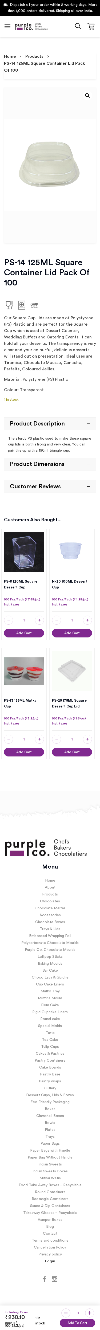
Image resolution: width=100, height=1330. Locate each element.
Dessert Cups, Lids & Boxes (50, 1095)
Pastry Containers (50, 1060)
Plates (50, 1130)
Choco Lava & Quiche (50, 977)
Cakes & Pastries (50, 1053)
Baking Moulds (50, 963)
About (50, 887)
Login (50, 1261)
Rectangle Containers (50, 1199)
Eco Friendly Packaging (50, 1102)
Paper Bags (50, 1143)
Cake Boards (50, 1067)
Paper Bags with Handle (50, 1150)
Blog (50, 1227)
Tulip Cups (50, 1047)
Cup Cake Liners (50, 984)
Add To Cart (77, 1323)
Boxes (50, 1109)
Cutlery (50, 1088)
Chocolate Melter (50, 908)
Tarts (50, 1033)
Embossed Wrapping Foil (50, 936)
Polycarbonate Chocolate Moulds (50, 943)
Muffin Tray (50, 991)
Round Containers (50, 1192)
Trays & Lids (50, 929)
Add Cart (24, 633)
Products (34, 56)
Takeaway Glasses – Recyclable (50, 1213)
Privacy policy (50, 1254)
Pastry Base (50, 1074)
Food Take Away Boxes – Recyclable (50, 1185)
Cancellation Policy (50, 1247)
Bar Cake (50, 970)
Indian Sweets (50, 1164)
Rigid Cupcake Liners (50, 1012)
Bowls (50, 1123)
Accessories (50, 915)
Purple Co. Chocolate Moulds (50, 950)
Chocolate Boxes (50, 922)
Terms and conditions (50, 1240)
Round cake (50, 1019)
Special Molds (50, 1026)
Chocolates (50, 901)
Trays (50, 1137)
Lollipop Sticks (50, 957)
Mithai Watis (50, 1178)
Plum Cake (50, 1005)
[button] (87, 95)
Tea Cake (50, 1040)
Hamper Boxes (50, 1220)
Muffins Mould (50, 998)
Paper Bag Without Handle (50, 1157)
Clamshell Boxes (50, 1116)
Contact (50, 1233)
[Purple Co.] (31, 26)
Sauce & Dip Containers (50, 1206)
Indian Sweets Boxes (50, 1171)
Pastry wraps (50, 1081)
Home (10, 56)
